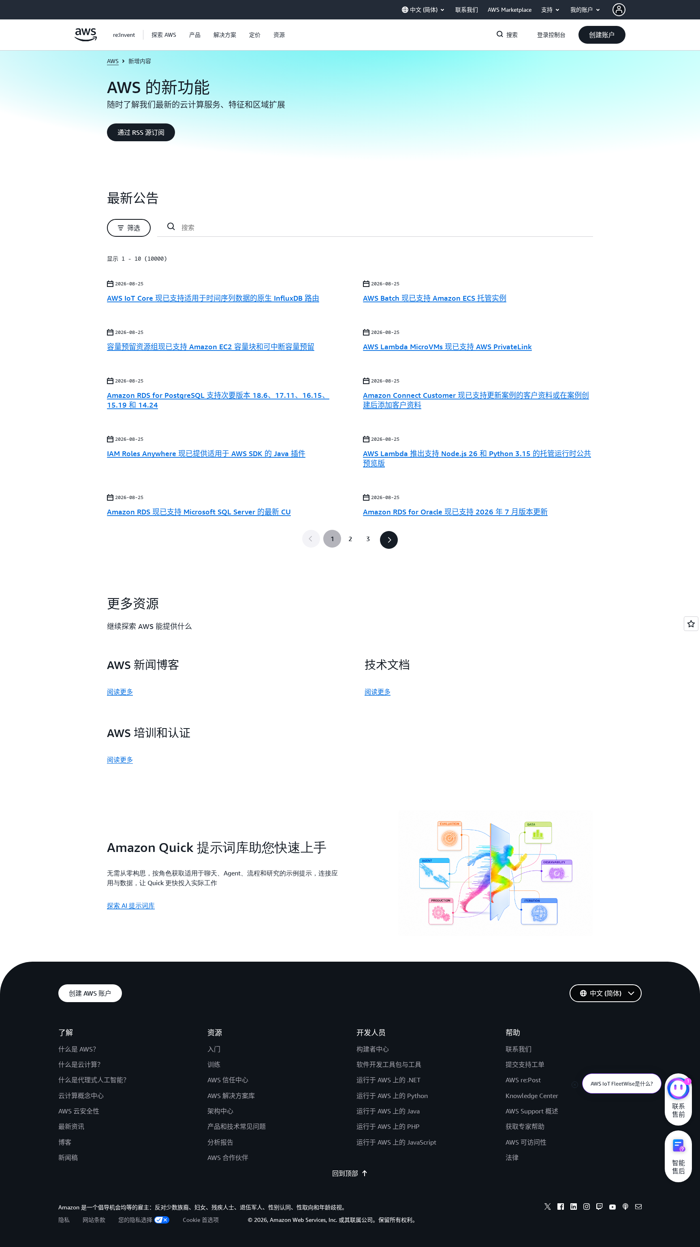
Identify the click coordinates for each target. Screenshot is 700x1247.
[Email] (638, 1207)
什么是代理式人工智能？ (94, 1080)
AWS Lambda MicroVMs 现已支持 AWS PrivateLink (447, 346)
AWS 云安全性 (78, 1111)
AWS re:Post (523, 1080)
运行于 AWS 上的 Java (388, 1111)
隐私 (64, 1219)
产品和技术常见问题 (236, 1126)
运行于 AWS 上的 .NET (388, 1080)
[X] (547, 1207)
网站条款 (94, 1219)
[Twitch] (599, 1207)
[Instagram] (586, 1207)
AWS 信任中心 (227, 1080)
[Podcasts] (625, 1207)
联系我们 (518, 1049)
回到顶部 (345, 1173)
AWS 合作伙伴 (227, 1158)
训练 (213, 1064)
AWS (113, 60)
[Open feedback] (691, 623)
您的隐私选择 (135, 1219)
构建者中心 (372, 1049)
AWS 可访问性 (526, 1142)
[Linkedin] (573, 1207)
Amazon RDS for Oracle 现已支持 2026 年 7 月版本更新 (455, 511)
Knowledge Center (532, 1096)
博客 (64, 1142)
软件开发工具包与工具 (388, 1064)
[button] (164, 35)
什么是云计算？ (81, 1064)
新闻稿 (68, 1158)
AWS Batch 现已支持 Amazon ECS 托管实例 (434, 297)
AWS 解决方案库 (231, 1096)
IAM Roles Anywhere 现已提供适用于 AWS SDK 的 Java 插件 (206, 453)
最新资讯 (71, 1126)
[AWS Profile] (618, 9)
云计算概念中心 (81, 1096)
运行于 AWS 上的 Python (392, 1096)
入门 (213, 1049)
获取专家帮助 (525, 1126)
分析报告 (220, 1142)
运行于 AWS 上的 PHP (388, 1126)
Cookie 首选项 (201, 1219)
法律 (512, 1158)
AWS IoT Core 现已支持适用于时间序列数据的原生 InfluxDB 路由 (213, 297)
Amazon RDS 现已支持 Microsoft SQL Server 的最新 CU (199, 511)
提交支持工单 (525, 1064)
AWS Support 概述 (532, 1111)
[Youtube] (612, 1207)
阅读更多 (120, 692)
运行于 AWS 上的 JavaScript (396, 1142)
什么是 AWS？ (78, 1049)
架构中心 (220, 1111)
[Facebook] (560, 1207)
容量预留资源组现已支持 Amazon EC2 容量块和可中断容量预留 (210, 346)
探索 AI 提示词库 (131, 905)
